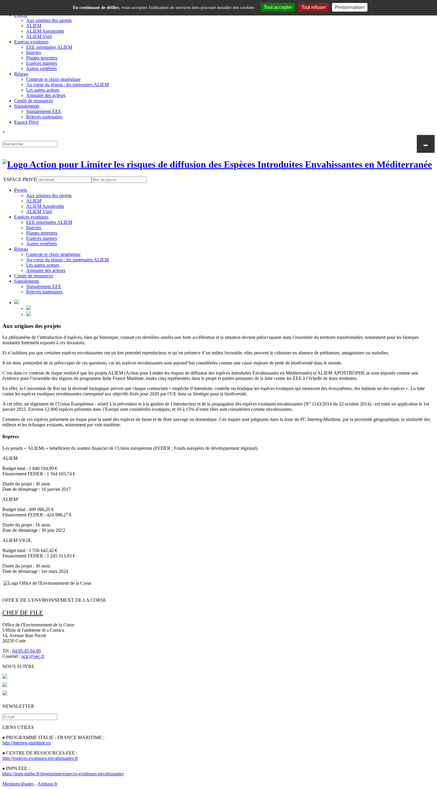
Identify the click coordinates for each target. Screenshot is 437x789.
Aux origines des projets (49, 20)
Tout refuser (313, 7)
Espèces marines (41, 63)
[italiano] (28, 314)
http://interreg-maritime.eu (26, 742)
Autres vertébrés (41, 68)
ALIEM (33, 25)
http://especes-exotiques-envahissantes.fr (40, 758)
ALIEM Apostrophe (45, 31)
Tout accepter (278, 7)
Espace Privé (26, 122)
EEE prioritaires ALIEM (49, 47)
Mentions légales (18, 783)
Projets (20, 190)
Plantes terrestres (41, 57)
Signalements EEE (43, 111)
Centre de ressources (33, 100)
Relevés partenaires (44, 116)
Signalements (26, 106)
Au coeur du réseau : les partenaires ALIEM (67, 84)
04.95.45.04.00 (26, 650)
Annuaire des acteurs (45, 95)
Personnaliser (349, 7)
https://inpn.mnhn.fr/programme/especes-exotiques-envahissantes (63, 773)
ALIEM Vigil (39, 36)
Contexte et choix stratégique (53, 79)
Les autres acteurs (42, 89)
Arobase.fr (47, 783)
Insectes (33, 52)
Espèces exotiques (31, 41)
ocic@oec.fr (32, 656)
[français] (28, 308)
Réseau (21, 73)
